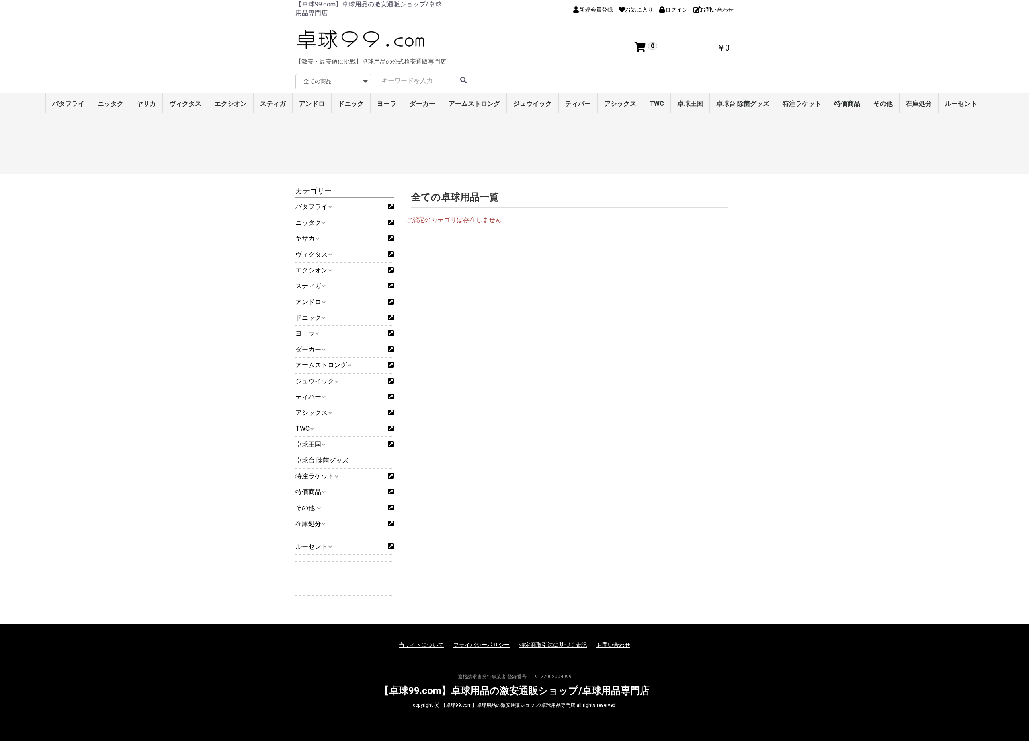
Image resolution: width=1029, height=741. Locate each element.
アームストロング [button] (321, 365)
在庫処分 (919, 103)
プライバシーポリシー (481, 645)
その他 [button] (305, 508)
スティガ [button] (308, 286)
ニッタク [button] (308, 222)
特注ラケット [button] (314, 476)
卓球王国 (690, 103)
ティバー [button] (308, 397)
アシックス (620, 103)
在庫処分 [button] (308, 523)
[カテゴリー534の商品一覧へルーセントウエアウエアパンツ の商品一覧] (390, 546)
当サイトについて (421, 645)
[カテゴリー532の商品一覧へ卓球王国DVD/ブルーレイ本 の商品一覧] (390, 444)
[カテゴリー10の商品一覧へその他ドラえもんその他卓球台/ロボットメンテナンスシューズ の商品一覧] (390, 508)
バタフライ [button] (311, 206)
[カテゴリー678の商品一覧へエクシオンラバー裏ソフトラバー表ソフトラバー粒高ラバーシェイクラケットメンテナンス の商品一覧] (390, 270)
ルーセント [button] (311, 546)
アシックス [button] (311, 412)
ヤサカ (146, 103)
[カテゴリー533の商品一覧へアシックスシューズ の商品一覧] (390, 412)
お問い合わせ (613, 645)
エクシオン (231, 103)
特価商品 (847, 103)
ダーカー (422, 103)
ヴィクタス (185, 103)
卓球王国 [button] (308, 444)
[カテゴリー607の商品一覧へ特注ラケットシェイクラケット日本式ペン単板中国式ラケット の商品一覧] (390, 476)
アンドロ (312, 103)
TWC (657, 103)
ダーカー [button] (308, 349)
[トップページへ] (361, 39)
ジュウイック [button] (314, 381)
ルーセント (961, 103)
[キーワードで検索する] (463, 81)
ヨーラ (386, 103)
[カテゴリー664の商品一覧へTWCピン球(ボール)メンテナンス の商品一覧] (390, 428)
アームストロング (474, 103)
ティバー (578, 103)
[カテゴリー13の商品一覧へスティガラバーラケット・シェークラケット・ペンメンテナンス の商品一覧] (390, 286)
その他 (883, 103)
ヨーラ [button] (305, 333)
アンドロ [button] (308, 302)
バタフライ (68, 103)
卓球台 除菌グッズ (742, 103)
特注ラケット (802, 103)
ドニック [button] (308, 317)
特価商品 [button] (308, 492)
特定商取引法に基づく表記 (553, 645)
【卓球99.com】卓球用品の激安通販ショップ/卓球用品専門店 (514, 690)
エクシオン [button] (311, 270)
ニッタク (110, 103)
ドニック (351, 103)
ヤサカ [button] (305, 238)
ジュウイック (532, 103)
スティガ (273, 103)
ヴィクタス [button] (311, 254)
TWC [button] (302, 428)
